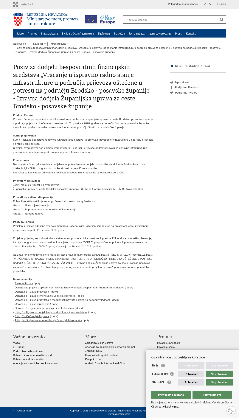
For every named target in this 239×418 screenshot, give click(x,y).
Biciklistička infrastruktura (78, 33)
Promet (32, 33)
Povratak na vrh (24, 410)
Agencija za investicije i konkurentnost (35, 363)
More (20, 33)
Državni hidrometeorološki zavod (32, 355)
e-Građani (19, 346)
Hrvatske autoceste (168, 342)
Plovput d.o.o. (93, 359)
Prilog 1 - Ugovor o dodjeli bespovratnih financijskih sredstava (51, 312)
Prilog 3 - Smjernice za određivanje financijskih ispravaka (48, 320)
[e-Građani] (29, 4)
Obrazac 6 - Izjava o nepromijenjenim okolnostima (44, 308)
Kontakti (191, 33)
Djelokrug (104, 33)
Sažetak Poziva (24, 283)
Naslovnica (19, 43)
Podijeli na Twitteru (186, 92)
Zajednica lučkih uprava (99, 342)
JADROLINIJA (93, 350)
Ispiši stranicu (183, 82)
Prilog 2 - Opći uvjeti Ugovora (32, 316)
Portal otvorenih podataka (28, 350)
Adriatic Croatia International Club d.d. (107, 363)
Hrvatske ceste (166, 346)
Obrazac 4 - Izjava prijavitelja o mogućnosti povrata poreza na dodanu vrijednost (62, 299)
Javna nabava (137, 33)
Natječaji (119, 33)
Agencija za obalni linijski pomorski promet (110, 346)
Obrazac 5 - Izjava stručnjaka (32, 303)
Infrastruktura (49, 33)
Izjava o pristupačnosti (119, 414)
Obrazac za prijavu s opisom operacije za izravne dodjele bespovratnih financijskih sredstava (69, 287)
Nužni (155, 365)
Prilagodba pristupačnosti (183, 3)
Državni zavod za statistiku (28, 359)
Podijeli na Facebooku (188, 87)
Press (178, 33)
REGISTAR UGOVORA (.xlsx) (192, 65)
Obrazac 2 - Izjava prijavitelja (32, 291)
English (221, 3)
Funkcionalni (160, 373)
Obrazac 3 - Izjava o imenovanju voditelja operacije (45, 295)
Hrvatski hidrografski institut (101, 355)
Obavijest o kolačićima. (165, 406)
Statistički (158, 382)
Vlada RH (18, 342)
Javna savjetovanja (160, 33)
